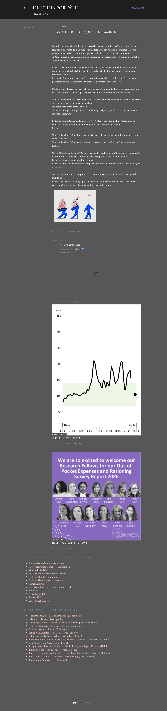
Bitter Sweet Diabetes (39, 600)
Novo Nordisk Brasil (39, 594)
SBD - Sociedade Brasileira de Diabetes (48, 573)
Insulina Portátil (56, 8)
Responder (65, 253)
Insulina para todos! (70, 543)
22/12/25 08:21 (74, 245)
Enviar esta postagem (72, 231)
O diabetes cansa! (66, 438)
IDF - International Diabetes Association (49, 566)
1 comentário (69, 548)
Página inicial (41, 14)
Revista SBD (35, 597)
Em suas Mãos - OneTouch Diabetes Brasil (50, 587)
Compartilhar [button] (29, 27)
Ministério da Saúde (39, 570)
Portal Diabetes (36, 583)
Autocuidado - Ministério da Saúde (46, 563)
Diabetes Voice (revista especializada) (47, 580)
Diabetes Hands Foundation (43, 577)
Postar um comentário (73, 443)
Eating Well (34, 590)
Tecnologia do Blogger (85, 703)
